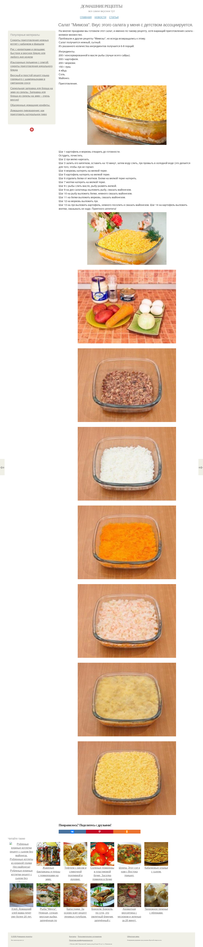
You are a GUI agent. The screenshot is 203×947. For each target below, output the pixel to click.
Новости (100, 16)
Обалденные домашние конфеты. (30, 105)
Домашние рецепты (101, 6)
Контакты (72, 936)
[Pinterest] (99, 832)
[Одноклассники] (127, 832)
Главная (86, 16)
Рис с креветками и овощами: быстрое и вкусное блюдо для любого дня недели (27, 53)
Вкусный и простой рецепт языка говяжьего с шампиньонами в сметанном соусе (29, 79)
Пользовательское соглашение (90, 936)
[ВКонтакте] (72, 832)
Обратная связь (133, 936)
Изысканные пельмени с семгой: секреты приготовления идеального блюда (31, 66)
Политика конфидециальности (81, 940)
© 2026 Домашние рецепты (21, 936)
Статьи (114, 16)
